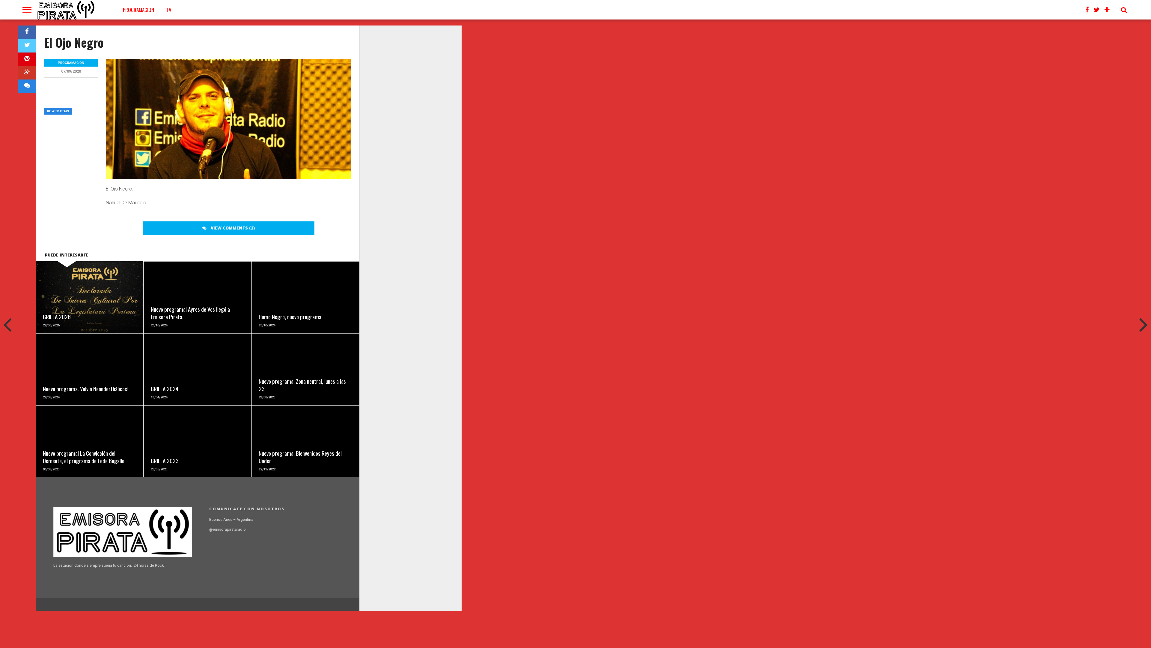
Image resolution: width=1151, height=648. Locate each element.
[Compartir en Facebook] (27, 32)
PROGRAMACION (138, 10)
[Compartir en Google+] (27, 73)
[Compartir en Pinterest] (27, 59)
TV (168, 10)
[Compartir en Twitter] (27, 45)
